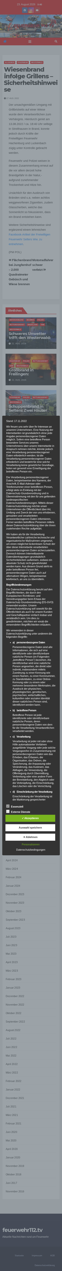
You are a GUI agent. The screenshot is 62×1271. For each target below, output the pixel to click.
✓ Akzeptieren (30, 818)
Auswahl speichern (30, 827)
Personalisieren (31, 844)
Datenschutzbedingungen (30, 849)
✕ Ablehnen (30, 837)
